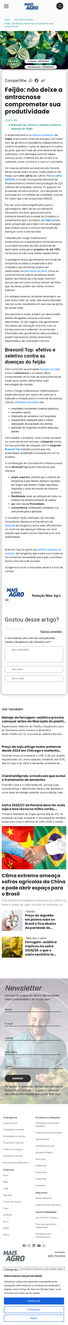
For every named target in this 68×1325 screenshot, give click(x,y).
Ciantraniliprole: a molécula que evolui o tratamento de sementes (33, 778)
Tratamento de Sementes (49, 1132)
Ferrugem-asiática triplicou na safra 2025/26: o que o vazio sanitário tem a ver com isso (41, 948)
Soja (5, 1175)
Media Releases (44, 1198)
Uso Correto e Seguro (47, 1217)
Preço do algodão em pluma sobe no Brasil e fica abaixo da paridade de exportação (40, 921)
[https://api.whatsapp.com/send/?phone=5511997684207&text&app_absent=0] (44, 1245)
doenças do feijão (50, 369)
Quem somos (10, 1123)
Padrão (30, 911)
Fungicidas (41, 1178)
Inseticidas (41, 1165)
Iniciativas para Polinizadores (43, 1235)
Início (7, 19)
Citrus (6, 1234)
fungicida (10, 525)
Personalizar (34, 1309)
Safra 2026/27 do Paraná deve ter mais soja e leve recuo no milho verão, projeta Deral (33, 807)
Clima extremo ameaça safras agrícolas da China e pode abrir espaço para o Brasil (33, 884)
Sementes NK (42, 1139)
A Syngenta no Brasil (13, 1129)
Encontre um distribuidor (15, 1162)
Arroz (6, 1221)
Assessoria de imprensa (48, 1204)
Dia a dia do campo (23, 19)
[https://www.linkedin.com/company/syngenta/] (33, 1245)
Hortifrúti (7, 1214)
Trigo (5, 1208)
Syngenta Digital (44, 1152)
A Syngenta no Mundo (14, 1136)
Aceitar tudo (34, 1301)
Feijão (6, 1228)
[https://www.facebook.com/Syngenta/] (24, 1245)
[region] (34, 1298)
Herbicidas (41, 1172)
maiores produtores (43, 135)
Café (5, 1188)
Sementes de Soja (45, 1145)
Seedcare (41, 1185)
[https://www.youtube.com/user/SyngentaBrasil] (39, 1245)
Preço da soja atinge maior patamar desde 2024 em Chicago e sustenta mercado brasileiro (31, 748)
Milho (6, 1181)
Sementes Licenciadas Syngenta (47, 1125)
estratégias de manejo (26, 402)
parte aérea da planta (35, 271)
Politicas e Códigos (13, 1149)
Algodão (7, 1195)
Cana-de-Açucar (12, 1201)
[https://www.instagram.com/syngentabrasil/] (29, 1245)
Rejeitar (34, 1318)
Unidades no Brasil (12, 1155)
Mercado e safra (36, 938)
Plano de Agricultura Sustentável (46, 1226)
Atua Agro (41, 1159)
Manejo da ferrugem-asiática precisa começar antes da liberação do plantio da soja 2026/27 (33, 719)
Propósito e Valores (13, 1142)
